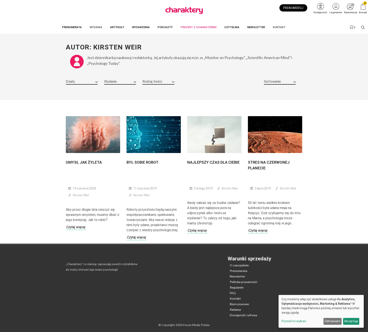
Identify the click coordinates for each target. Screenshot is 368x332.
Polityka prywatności (243, 282)
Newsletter (237, 276)
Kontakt (235, 298)
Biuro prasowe (239, 304)
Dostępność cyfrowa (243, 315)
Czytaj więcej (75, 227)
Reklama (235, 309)
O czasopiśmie (239, 265)
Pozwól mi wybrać (294, 321)
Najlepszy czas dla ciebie (213, 162)
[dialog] (321, 311)
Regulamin (237, 287)
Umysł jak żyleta (84, 162)
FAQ (233, 293)
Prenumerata (238, 271)
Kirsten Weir (81, 195)
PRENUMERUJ (293, 8)
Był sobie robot (142, 162)
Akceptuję (351, 321)
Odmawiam (332, 321)
